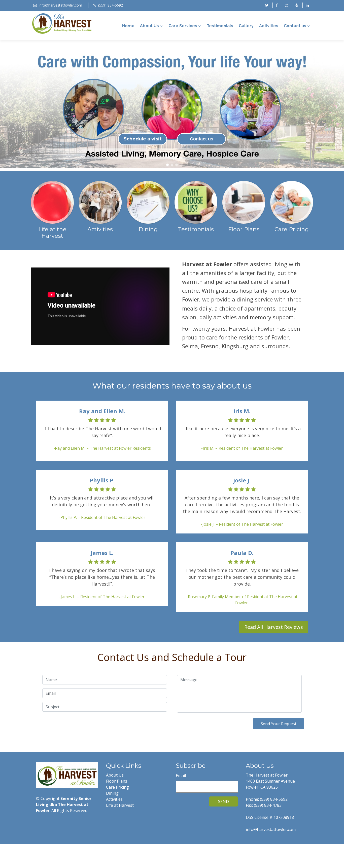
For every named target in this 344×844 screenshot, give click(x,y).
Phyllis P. (102, 480)
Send (223, 801)
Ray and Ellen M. (102, 411)
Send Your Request (278, 723)
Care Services (182, 25)
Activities (268, 25)
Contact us (295, 25)
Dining (112, 793)
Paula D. (242, 552)
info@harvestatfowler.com (60, 5)
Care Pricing (117, 787)
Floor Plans (116, 781)
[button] (5, 105)
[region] (172, 105)
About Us (149, 25)
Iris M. (242, 411)
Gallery (246, 25)
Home (128, 25)
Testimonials (220, 25)
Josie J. (242, 480)
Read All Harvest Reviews (273, 627)
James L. (102, 552)
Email (181, 775)
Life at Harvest (120, 805)
